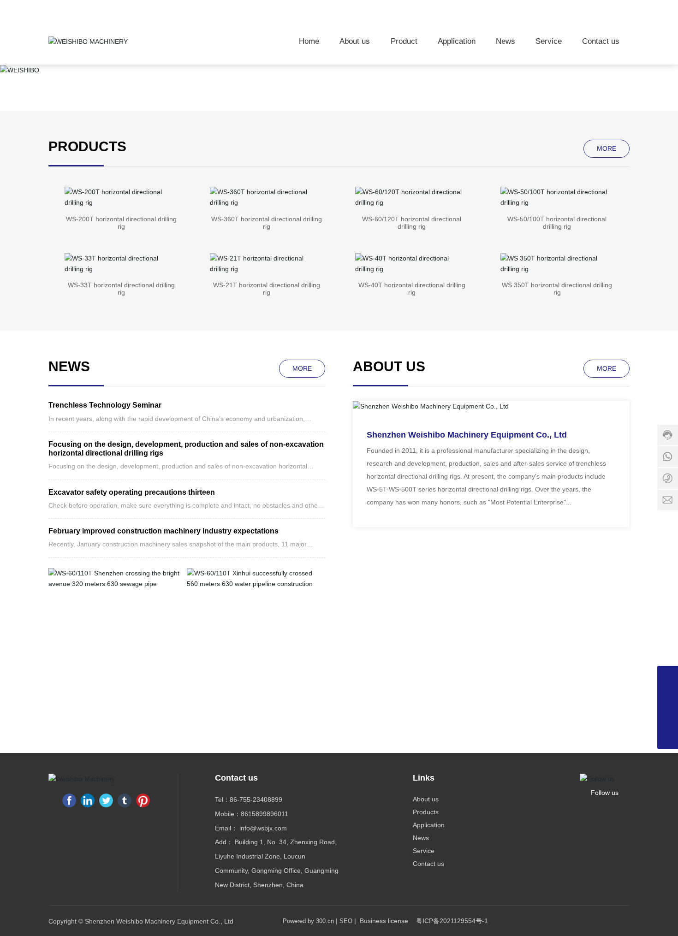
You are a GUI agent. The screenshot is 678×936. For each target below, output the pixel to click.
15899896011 (268, 814)
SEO (345, 921)
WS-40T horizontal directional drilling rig (411, 288)
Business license (384, 920)
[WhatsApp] (667, 676)
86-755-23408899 (256, 799)
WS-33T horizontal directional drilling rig (121, 288)
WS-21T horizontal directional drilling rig (266, 288)
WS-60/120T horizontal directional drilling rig (411, 222)
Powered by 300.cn (308, 921)
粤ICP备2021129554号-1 (452, 920)
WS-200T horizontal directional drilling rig (121, 222)
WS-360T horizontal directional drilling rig (266, 222)
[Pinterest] (143, 800)
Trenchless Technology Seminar (104, 405)
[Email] (667, 717)
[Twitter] (106, 800)
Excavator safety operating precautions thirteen (131, 492)
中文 (622, 8)
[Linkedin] (88, 800)
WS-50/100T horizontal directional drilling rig (557, 222)
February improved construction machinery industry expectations (163, 531)
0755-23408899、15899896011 (549, 8)
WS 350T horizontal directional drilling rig (557, 288)
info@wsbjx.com (262, 828)
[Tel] (667, 697)
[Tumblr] (124, 800)
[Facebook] (69, 800)
